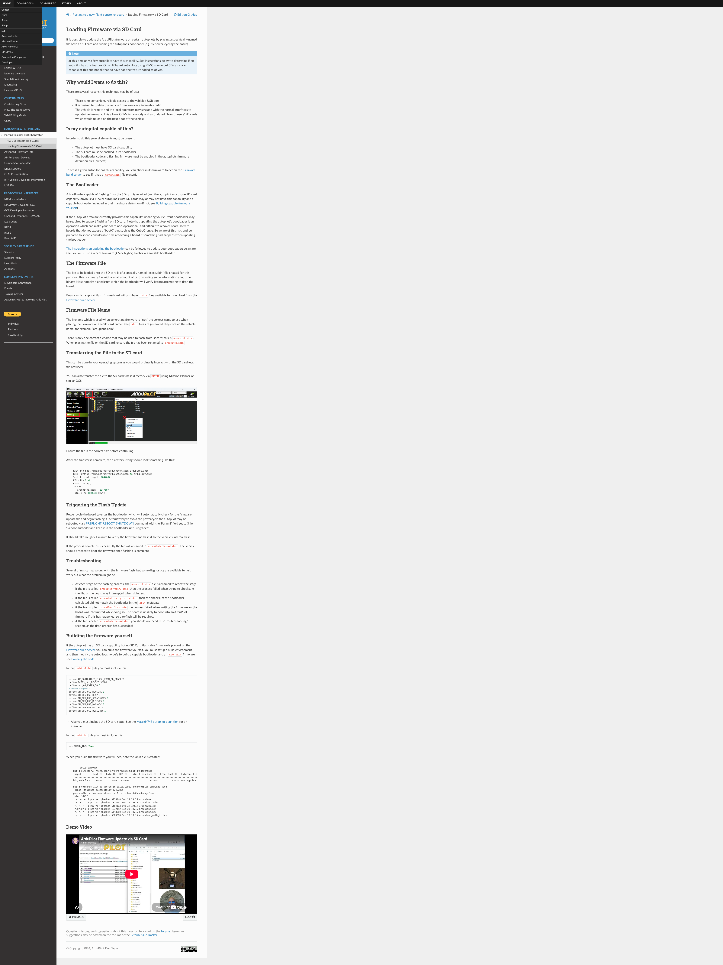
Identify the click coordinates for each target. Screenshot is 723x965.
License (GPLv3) (13, 90)
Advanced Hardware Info (19, 152)
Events (8, 288)
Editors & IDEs (12, 68)
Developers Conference (17, 282)
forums (165, 931)
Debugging (10, 84)
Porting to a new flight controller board (98, 14)
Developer (7, 62)
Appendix (9, 269)
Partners (13, 329)
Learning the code (14, 73)
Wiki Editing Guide (15, 115)
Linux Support (12, 168)
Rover (5, 20)
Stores (66, 3)
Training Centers (13, 294)
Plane (4, 15)
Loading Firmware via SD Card (24, 146)
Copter (5, 10)
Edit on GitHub (187, 14)
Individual (13, 323)
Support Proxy (12, 257)
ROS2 (7, 232)
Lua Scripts (10, 221)
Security (9, 252)
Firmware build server (80, 300)
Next (188, 916)
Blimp (5, 25)
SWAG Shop (15, 335)
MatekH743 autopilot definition (157, 721)
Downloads (25, 3)
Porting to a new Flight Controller (23, 135)
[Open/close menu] (2, 135)
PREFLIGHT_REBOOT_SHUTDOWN (110, 523)
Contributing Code (15, 104)
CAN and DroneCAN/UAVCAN (22, 216)
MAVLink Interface (15, 199)
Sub (3, 31)
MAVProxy (7, 52)
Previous (77, 916)
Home (7, 3)
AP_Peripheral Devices (17, 157)
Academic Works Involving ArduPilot (25, 299)
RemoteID (10, 238)
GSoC (7, 120)
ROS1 (7, 227)
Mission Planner (10, 41)
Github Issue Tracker (143, 935)
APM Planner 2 (10, 47)
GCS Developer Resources (19, 210)
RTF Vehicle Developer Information (24, 179)
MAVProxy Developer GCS (19, 204)
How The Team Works (17, 109)
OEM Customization (16, 174)
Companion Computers (14, 57)
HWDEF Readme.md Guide (23, 140)
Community (48, 3)
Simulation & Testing (16, 79)
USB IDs (9, 185)
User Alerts (10, 263)
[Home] (67, 14)
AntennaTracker (10, 36)
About (81, 3)
